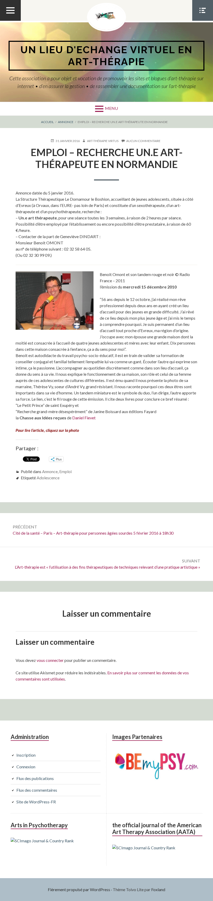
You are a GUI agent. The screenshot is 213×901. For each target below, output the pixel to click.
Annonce (50, 471)
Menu (111, 108)
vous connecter (50, 660)
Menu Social (202, 20)
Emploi (65, 471)
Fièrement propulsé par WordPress (79, 889)
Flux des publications (35, 778)
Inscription (26, 754)
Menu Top (10, 20)
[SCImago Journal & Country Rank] (42, 840)
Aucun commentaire (143, 141)
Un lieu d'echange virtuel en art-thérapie (106, 56)
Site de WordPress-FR (36, 801)
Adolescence (48, 477)
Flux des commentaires (36, 790)
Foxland (158, 889)
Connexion (25, 766)
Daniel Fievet (84, 417)
